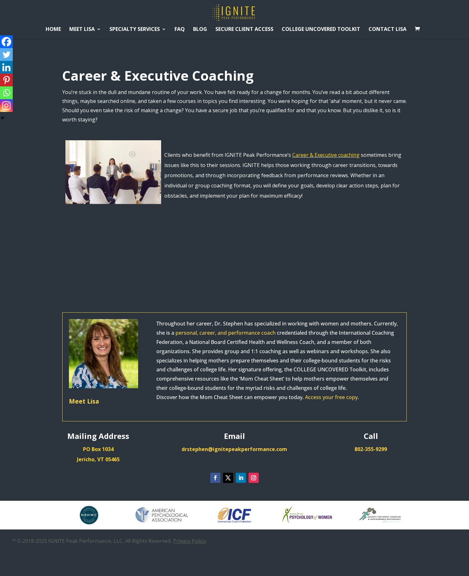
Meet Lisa (82, 30)
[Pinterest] (6, 80)
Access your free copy (331, 397)
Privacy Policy (189, 540)
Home (53, 30)
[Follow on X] (228, 478)
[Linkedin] (6, 67)
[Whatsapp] (6, 92)
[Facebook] (6, 41)
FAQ (180, 30)
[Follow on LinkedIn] (241, 478)
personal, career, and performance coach (225, 332)
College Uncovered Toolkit (321, 30)
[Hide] (2, 117)
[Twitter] (6, 54)
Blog (200, 30)
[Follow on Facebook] (215, 478)
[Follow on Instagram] (254, 478)
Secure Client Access (244, 30)
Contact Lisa (387, 30)
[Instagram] (6, 105)
